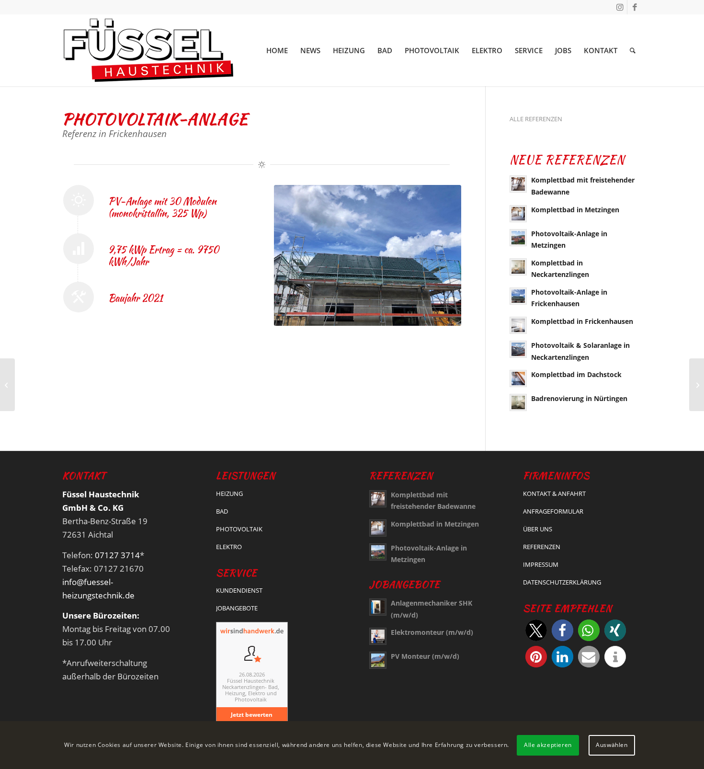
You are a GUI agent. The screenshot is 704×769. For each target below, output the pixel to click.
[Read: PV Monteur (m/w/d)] (377, 660)
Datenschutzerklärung (562, 582)
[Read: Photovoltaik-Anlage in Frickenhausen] (518, 296)
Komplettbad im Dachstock (576, 374)
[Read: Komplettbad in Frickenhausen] (518, 325)
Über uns (537, 529)
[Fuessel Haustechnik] (148, 50)
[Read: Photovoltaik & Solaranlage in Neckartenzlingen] (518, 349)
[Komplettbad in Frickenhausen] (7, 384)
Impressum (540, 564)
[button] (536, 630)
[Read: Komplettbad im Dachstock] (518, 378)
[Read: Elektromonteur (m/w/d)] (377, 636)
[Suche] (633, 50)
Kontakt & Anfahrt (554, 493)
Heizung (229, 493)
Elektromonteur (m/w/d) (432, 632)
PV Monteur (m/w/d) (425, 656)
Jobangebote (237, 608)
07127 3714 (117, 555)
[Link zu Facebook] (634, 7)
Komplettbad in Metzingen (575, 209)
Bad (222, 511)
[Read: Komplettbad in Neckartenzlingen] (518, 266)
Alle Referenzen (536, 119)
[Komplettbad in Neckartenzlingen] (696, 384)
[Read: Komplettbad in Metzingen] (518, 213)
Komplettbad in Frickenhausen (582, 321)
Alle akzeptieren (548, 745)
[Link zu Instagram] (620, 7)
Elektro (229, 546)
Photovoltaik (239, 529)
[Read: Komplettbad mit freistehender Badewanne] (518, 184)
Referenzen (541, 546)
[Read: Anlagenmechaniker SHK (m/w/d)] (377, 607)
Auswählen (611, 745)
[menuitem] (277, 50)
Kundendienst (239, 590)
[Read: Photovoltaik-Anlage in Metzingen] (518, 237)
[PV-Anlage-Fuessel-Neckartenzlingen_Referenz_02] (368, 255)
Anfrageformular (553, 511)
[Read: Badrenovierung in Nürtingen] (518, 402)
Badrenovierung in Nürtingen (579, 398)
